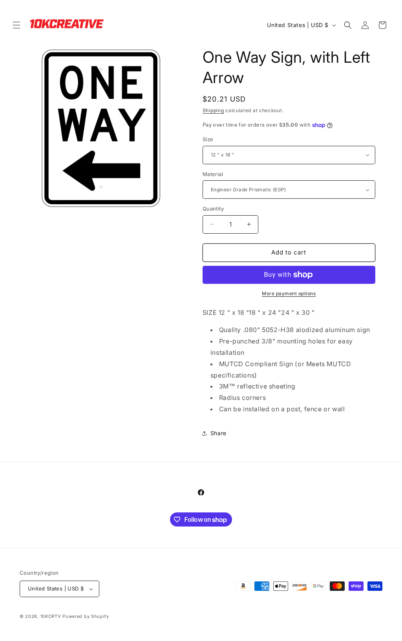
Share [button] (218, 433)
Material (213, 174)
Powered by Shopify (85, 616)
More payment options (289, 293)
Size (208, 139)
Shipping (213, 110)
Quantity (213, 208)
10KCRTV (50, 616)
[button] (16, 25)
